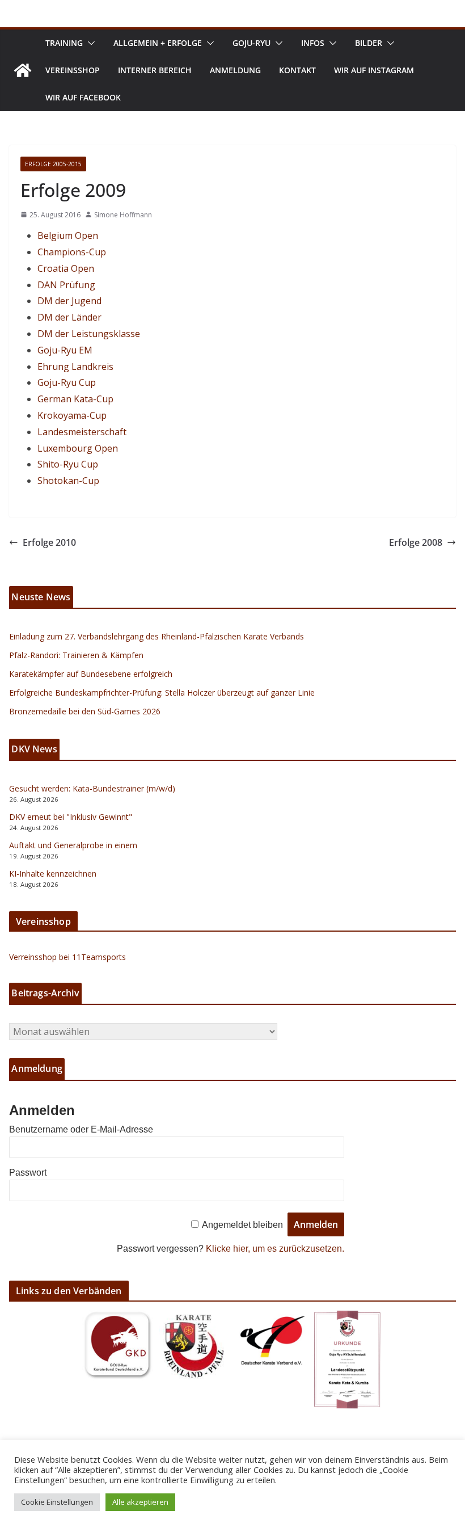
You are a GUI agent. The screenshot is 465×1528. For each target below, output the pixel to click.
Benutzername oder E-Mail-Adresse (81, 1129)
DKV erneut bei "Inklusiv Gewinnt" (70, 816)
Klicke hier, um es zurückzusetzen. (275, 1248)
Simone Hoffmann (123, 215)
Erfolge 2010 (49, 542)
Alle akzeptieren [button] (140, 1502)
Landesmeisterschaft (81, 432)
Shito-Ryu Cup (67, 464)
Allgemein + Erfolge (157, 42)
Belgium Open (67, 235)
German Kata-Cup (75, 399)
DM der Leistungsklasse (88, 333)
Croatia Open (65, 268)
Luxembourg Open (77, 448)
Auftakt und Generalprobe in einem (73, 845)
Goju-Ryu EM (64, 350)
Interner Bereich (155, 70)
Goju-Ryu (251, 42)
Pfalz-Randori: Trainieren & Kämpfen (76, 655)
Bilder (368, 42)
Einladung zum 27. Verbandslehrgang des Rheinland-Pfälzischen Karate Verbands (156, 636)
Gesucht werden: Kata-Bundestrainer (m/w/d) (92, 788)
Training (64, 42)
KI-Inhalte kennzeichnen (52, 873)
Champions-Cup (71, 252)
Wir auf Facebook (83, 97)
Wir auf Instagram (374, 70)
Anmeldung (235, 70)
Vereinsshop (72, 70)
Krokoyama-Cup (72, 415)
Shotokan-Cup (68, 480)
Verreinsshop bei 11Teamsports (67, 957)
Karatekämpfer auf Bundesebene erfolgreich (90, 673)
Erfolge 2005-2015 (53, 164)
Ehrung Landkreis (75, 366)
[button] (89, 43)
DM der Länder (69, 317)
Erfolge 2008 (415, 542)
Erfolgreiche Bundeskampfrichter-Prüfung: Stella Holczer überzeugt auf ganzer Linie (162, 692)
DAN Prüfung (66, 285)
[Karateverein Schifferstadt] (22, 70)
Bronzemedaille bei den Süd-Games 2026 (84, 711)
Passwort (27, 1172)
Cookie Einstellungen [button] (57, 1502)
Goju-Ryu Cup (66, 382)
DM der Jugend (69, 300)
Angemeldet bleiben (242, 1225)
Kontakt (297, 70)
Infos (312, 42)
